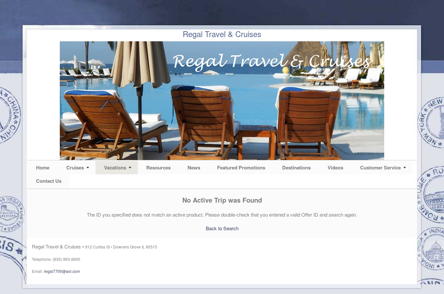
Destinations (296, 167)
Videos (335, 167)
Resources (158, 167)
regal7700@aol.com (62, 271)
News (194, 167)
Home (42, 167)
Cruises (75, 167)
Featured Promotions (241, 167)
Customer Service (380, 167)
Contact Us (48, 180)
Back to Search (222, 228)
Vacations (115, 167)
